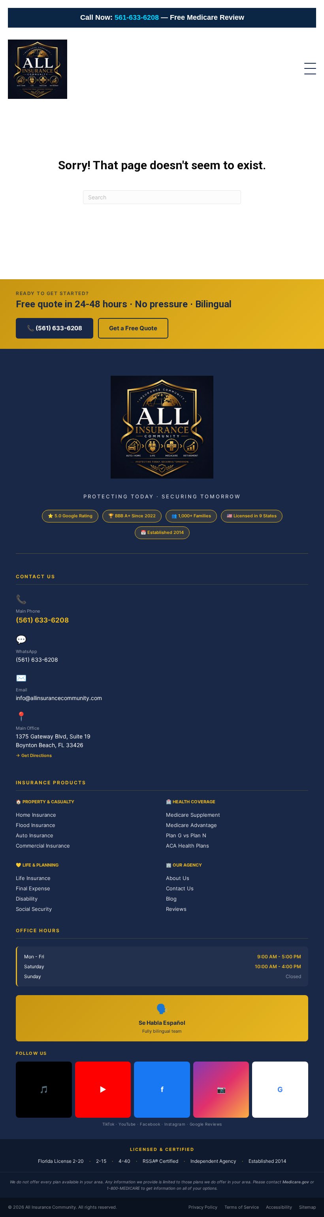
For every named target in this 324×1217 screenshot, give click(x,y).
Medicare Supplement (193, 815)
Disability (27, 898)
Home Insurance (36, 815)
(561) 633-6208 (42, 620)
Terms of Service (241, 1207)
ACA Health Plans (187, 845)
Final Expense (33, 888)
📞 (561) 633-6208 (54, 328)
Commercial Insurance (43, 845)
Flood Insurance (35, 825)
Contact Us (180, 888)
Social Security (34, 909)
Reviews (176, 909)
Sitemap (307, 1207)
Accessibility (279, 1207)
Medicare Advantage (191, 825)
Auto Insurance (34, 835)
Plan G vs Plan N (186, 835)
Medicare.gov (296, 1181)
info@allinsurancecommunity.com (59, 698)
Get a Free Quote (133, 328)
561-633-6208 (137, 17)
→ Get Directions (34, 755)
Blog (171, 898)
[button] (306, 69)
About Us (177, 878)
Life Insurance (33, 878)
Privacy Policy (202, 1207)
